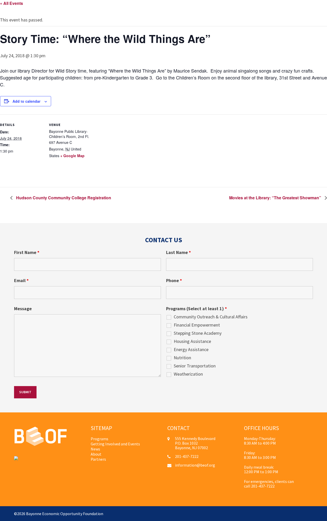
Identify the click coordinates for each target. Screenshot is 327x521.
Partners (98, 459)
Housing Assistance (192, 341)
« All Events (11, 3)
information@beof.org (195, 465)
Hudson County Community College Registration (63, 198)
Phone (174, 280)
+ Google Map (72, 155)
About (96, 454)
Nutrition (182, 357)
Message (23, 308)
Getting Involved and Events (115, 443)
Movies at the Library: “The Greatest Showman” (275, 198)
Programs (99, 438)
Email (21, 280)
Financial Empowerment (197, 325)
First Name (26, 252)
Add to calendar (26, 101)
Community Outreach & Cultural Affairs (211, 316)
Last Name (178, 252)
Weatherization (188, 374)
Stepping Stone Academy (197, 333)
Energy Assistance (191, 349)
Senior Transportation (195, 365)
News (95, 448)
